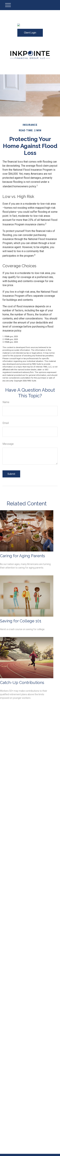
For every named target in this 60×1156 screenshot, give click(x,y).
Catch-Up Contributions (22, 682)
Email (5, 423)
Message (8, 443)
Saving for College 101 (20, 620)
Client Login (30, 32)
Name (5, 402)
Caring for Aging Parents (22, 555)
